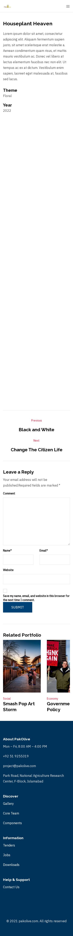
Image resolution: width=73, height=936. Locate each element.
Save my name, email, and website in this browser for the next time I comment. (36, 598)
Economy (52, 698)
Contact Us (11, 887)
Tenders (9, 845)
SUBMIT (17, 607)
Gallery (8, 804)
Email (44, 550)
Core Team (11, 813)
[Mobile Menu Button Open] (68, 6)
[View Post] (22, 666)
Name (7, 550)
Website (8, 570)
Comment (9, 493)
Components (12, 823)
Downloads (11, 865)
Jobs (6, 855)
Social (7, 698)
